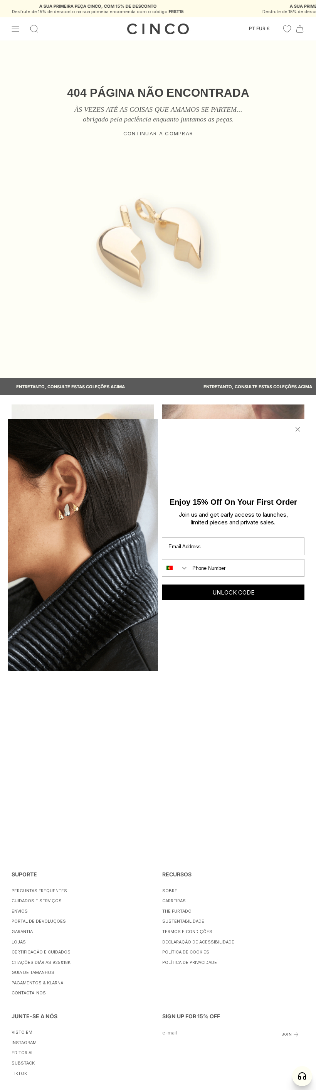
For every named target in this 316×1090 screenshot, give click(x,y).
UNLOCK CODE (233, 592)
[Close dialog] (298, 429)
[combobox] (175, 567)
